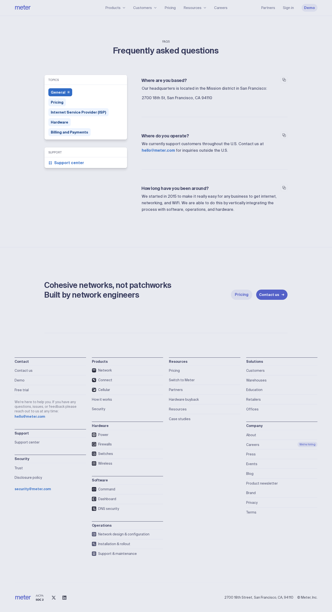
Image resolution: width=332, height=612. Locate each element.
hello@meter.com (158, 150)
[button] (115, 7)
